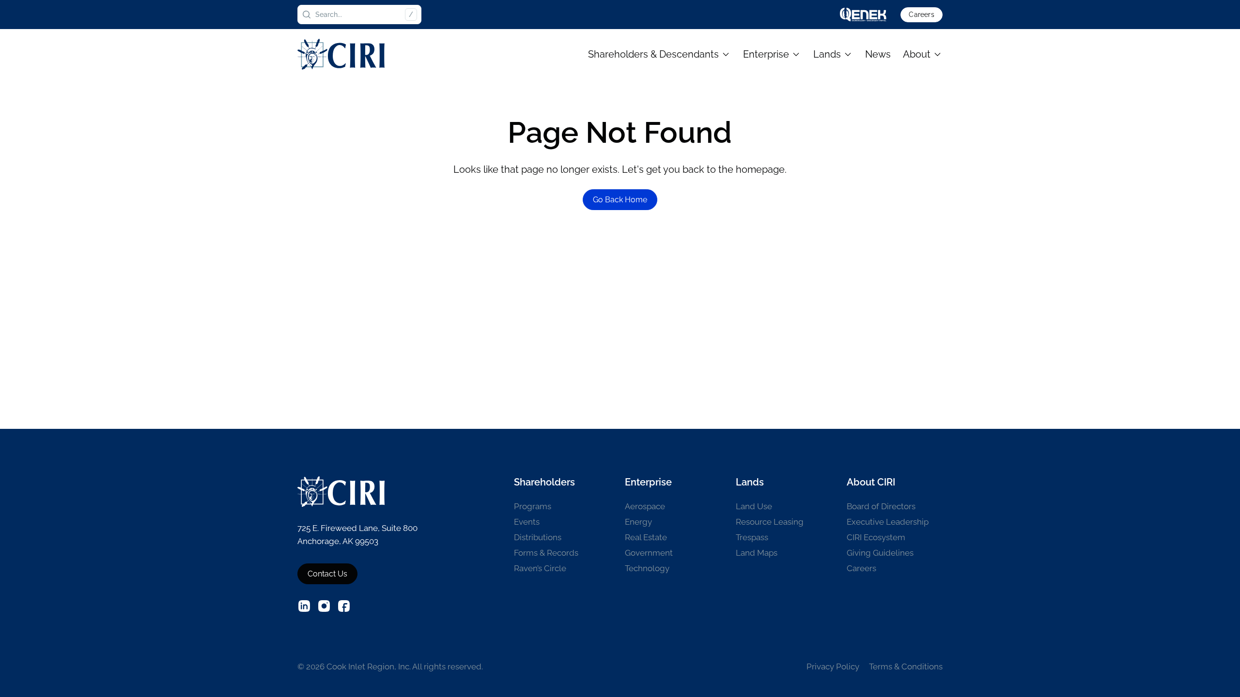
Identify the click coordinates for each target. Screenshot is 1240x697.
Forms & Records (546, 553)
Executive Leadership (888, 522)
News (878, 54)
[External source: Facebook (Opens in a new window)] (344, 606)
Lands (827, 54)
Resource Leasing (770, 522)
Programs (532, 506)
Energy (638, 522)
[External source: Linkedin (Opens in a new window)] (304, 606)
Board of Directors (881, 506)
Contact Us (327, 573)
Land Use (754, 506)
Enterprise (766, 54)
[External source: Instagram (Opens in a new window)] (324, 606)
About (916, 54)
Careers (921, 14)
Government (649, 553)
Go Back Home (620, 199)
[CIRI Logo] (341, 54)
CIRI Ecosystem (876, 537)
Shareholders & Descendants (653, 54)
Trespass (752, 537)
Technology (647, 568)
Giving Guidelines (880, 553)
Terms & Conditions (906, 666)
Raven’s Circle (540, 568)
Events (527, 522)
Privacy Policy (832, 666)
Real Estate (646, 537)
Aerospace (645, 506)
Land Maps (756, 553)
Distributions (537, 537)
